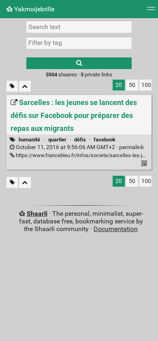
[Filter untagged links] (12, 86)
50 (132, 85)
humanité (29, 140)
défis (80, 140)
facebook (104, 140)
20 (118, 85)
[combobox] (79, 43)
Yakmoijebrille (33, 9)
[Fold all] (25, 86)
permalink (79, 147)
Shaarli (37, 213)
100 (146, 85)
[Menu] (151, 11)
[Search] (79, 63)
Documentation (116, 229)
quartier (57, 140)
